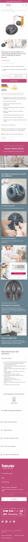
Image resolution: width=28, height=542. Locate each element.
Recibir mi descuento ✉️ (18, 273)
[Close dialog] (26, 263)
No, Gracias (18, 277)
